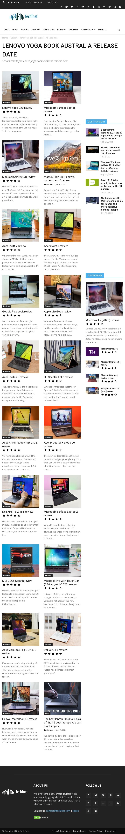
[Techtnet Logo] (15, 794)
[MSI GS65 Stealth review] (20, 560)
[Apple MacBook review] (62, 291)
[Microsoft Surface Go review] (92, 364)
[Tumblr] (93, 7)
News (15, 29)
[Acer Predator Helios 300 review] (62, 422)
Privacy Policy (79, 831)
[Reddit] (98, 7)
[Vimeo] (71, 7)
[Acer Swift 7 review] (20, 225)
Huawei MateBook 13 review (19, 719)
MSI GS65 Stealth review (17, 580)
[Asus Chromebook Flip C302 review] (20, 422)
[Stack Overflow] (114, 7)
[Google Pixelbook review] (20, 291)
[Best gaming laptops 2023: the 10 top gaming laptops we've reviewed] (92, 132)
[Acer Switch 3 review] (20, 356)
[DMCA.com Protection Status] (42, 818)
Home (6, 29)
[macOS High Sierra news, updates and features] (62, 156)
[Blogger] (120, 7)
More (101, 29)
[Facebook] (61, 7)
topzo (76, 810)
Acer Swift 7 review (14, 246)
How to (36, 29)
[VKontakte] (82, 7)
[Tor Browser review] (92, 351)
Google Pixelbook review (17, 311)
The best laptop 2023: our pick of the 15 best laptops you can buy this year (62, 722)
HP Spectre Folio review (58, 377)
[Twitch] (109, 7)
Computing (48, 29)
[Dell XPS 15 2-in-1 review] (20, 491)
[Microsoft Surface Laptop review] (62, 87)
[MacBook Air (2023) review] (20, 156)
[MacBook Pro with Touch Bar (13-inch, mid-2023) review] (62, 560)
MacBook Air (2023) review (18, 176)
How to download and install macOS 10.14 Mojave (110, 150)
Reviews (25, 29)
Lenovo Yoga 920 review (17, 107)
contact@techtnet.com (58, 810)
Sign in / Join (53, 2)
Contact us (110, 831)
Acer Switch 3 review (15, 377)
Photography (88, 29)
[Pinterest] (77, 7)
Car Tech (73, 29)
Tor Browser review (109, 349)
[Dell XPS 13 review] (62, 629)
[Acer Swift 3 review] (62, 225)
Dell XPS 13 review (55, 649)
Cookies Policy (95, 831)
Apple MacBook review (57, 311)
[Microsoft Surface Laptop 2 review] (62, 491)
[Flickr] (104, 7)
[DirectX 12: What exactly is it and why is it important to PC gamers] (92, 182)
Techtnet (48, 184)
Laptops (61, 29)
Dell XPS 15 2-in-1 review (17, 511)
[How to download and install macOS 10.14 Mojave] (92, 149)
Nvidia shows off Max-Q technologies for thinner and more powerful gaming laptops (112, 204)
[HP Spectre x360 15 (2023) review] (92, 390)
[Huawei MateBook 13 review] (20, 698)
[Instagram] (88, 7)
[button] (119, 29)
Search (14, 37)
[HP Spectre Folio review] (62, 356)
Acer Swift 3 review (56, 246)
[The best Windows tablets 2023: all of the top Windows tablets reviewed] (92, 166)
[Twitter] (66, 7)
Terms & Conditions (61, 831)
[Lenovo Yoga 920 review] (20, 87)
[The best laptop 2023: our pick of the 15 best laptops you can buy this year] (62, 698)
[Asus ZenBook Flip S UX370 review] (20, 629)
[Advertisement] (104, 420)
